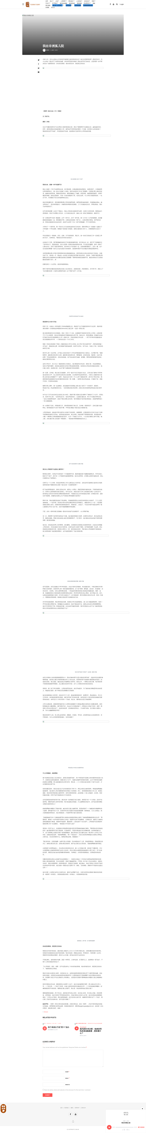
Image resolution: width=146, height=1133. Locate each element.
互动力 (47, 3)
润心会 (53, 7)
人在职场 (78, 1)
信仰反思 (86, 1)
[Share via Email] (38, 72)
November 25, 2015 (53, 1029)
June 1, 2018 (126, 1121)
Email (67, 1078)
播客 (72, 1107)
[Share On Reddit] (38, 68)
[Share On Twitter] (38, 60)
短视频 (47, 7)
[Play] (109, 1127)
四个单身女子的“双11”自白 (58, 1027)
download (83, 1027)
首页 (47, 1)
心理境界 (63, 1)
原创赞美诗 (87, 3)
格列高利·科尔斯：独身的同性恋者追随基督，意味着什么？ (91, 1031)
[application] (126, 1127)
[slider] (142, 1126)
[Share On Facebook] (38, 64)
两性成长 (71, 1)
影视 (93, 1)
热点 (51, 1)
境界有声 (77, 1107)
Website (67, 1084)
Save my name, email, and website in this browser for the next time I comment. (67, 1090)
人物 (56, 1)
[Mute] (139, 1127)
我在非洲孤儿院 (125, 1123)
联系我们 (66, 1107)
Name (67, 1071)
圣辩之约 (83, 1107)
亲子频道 (54, 3)
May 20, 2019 (83, 1035)
